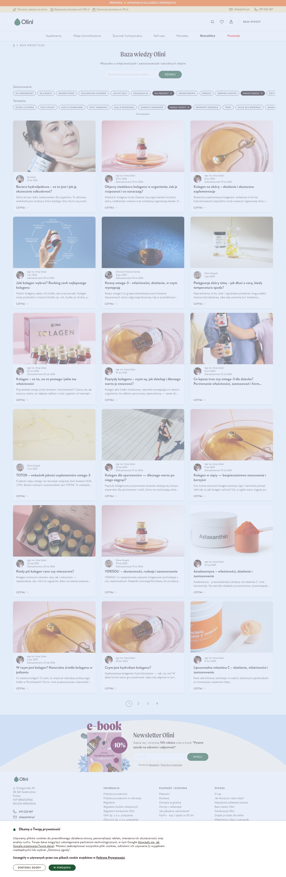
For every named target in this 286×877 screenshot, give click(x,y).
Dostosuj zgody (29, 868)
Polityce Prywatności (110, 857)
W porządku (62, 868)
